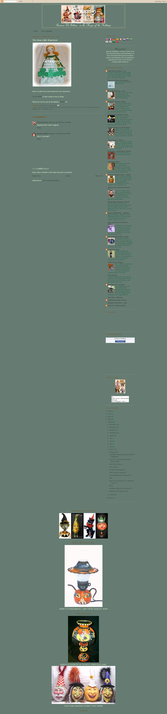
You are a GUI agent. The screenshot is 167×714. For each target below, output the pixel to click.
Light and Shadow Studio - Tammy (119, 174)
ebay (76, 107)
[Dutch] (124, 39)
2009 (109, 498)
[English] (107, 39)
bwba (67, 107)
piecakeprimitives (93, 107)
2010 (109, 422)
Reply (39, 128)
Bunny (111, 485)
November (112, 427)
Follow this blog (120, 341)
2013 (109, 414)
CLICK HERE (37, 97)
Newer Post (36, 176)
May (110, 444)
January (112, 494)
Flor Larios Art (42, 122)
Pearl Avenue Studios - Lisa (117, 71)
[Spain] (117, 39)
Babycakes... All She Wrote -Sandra (119, 151)
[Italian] (121, 39)
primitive (35, 109)
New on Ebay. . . (114, 467)
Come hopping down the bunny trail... (120, 475)
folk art (82, 107)
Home (36, 31)
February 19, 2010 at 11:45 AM (60, 122)
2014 (109, 411)
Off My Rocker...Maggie (115, 262)
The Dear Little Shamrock (117, 469)
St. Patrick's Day (46, 109)
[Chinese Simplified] (117, 41)
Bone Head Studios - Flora (116, 91)
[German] (114, 39)
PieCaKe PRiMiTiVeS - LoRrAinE (118, 213)
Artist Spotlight (46, 31)
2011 (109, 419)
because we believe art (55, 107)
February (112, 452)
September (113, 433)
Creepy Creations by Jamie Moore (119, 127)
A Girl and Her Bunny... (116, 464)
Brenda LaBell (42, 134)
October (112, 430)
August (111, 435)
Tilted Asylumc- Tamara (115, 140)
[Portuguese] (131, 39)
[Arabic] (114, 41)
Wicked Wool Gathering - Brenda (118, 202)
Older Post (99, 176)
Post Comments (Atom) (50, 180)
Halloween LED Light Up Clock (118, 491)
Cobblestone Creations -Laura (118, 114)
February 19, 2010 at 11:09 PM (59, 134)
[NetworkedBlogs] (120, 338)
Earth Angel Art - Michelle (116, 284)
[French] (110, 39)
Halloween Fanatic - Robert (117, 101)
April (111, 446)
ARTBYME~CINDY (113, 162)
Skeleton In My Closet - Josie (117, 303)
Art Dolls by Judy (113, 249)
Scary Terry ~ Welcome (115, 297)
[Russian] (128, 39)
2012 (109, 416)
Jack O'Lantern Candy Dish (117, 472)
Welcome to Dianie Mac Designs (118, 80)
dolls (71, 107)
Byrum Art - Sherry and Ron (117, 305)
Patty (110, 478)
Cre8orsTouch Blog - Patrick (117, 300)
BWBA (62, 102)
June (111, 441)
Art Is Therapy (112, 275)
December (112, 424)
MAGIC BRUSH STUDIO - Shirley (118, 237)
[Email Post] (58, 105)
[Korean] (110, 41)
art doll (41, 107)
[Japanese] (107, 41)
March (111, 449)
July (110, 438)
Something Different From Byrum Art (120, 488)
